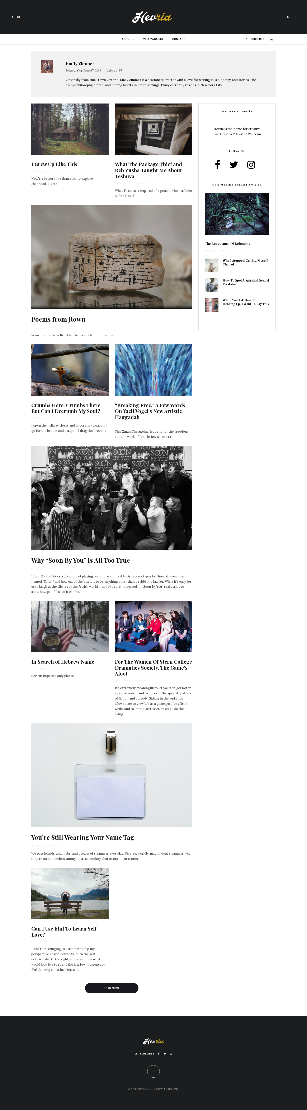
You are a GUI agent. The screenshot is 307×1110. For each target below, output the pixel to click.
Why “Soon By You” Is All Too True (80, 560)
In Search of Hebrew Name (62, 662)
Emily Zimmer (80, 63)
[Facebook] (12, 17)
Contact (178, 38)
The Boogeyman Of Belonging (227, 243)
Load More (112, 988)
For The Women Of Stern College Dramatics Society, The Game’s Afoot (153, 668)
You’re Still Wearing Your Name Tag (82, 837)
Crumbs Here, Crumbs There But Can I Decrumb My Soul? (65, 408)
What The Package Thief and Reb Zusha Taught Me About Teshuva (148, 170)
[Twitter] (165, 1053)
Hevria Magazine (152, 38)
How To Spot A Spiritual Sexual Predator (246, 282)
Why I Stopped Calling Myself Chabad (245, 262)
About (126, 38)
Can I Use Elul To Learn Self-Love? (65, 932)
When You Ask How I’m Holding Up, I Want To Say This (246, 302)
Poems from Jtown (58, 319)
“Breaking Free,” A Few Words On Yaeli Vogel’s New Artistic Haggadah (150, 411)
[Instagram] (18, 17)
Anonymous (211, 250)
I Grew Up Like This (54, 164)
